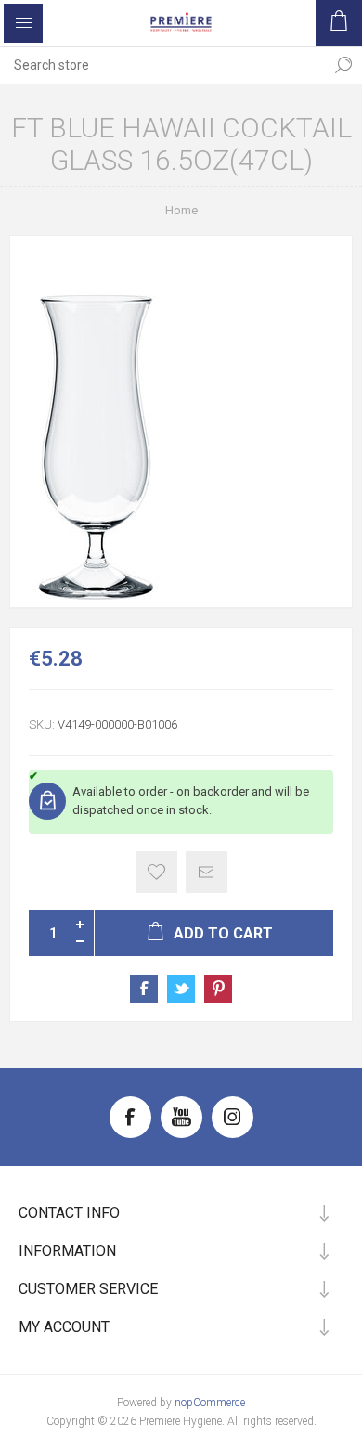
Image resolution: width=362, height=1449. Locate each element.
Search (343, 65)
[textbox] (162, 65)
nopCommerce (210, 1402)
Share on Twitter (181, 989)
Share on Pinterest (218, 989)
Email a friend (206, 872)
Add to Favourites (156, 872)
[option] (181, 421)
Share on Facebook (144, 989)
